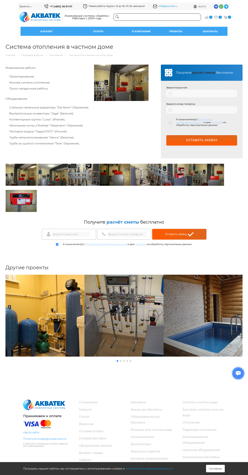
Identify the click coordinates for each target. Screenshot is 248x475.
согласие (216, 122)
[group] (44, 316)
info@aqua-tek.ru (167, 6)
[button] (117, 361)
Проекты (175, 31)
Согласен (215, 468)
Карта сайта (31, 432)
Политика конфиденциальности (45, 438)
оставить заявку (202, 140)
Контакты (210, 31)
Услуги (98, 31)
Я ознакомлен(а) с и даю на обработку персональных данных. (201, 122)
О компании (141, 31)
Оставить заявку (176, 234)
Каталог (46, 31)
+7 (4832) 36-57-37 (61, 6)
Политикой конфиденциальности (194, 121)
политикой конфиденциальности (149, 468)
